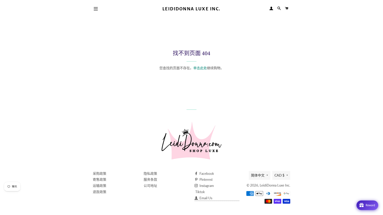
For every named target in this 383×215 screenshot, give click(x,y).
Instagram (206, 186)
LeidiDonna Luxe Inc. (191, 8)
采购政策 (99, 173)
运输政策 (99, 186)
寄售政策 (99, 179)
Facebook (206, 173)
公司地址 (150, 186)
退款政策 (99, 192)
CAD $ (279, 175)
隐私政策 (150, 173)
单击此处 (200, 68)
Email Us (205, 198)
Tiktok (200, 192)
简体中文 (258, 175)
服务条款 (150, 179)
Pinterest (206, 179)
